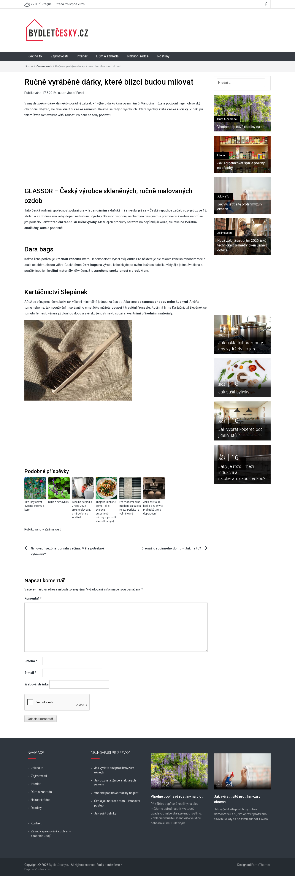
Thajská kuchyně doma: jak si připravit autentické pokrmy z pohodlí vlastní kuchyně (106, 511)
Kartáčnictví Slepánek (187, 307)
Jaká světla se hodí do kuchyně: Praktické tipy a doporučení (153, 507)
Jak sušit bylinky (239, 392)
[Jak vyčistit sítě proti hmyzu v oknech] (242, 771)
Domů (29, 66)
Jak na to (35, 56)
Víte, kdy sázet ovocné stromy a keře (34, 505)
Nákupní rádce (138, 56)
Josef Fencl (75, 93)
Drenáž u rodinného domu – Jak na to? (171, 548)
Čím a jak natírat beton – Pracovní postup (117, 803)
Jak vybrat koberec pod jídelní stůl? (240, 432)
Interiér (82, 56)
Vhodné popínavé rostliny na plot (241, 127)
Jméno (30, 661)
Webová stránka (36, 684)
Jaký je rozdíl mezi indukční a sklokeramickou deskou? (242, 472)
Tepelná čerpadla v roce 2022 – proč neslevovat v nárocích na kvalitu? (82, 509)
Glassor (109, 216)
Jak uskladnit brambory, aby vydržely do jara (241, 345)
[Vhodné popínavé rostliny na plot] (179, 771)
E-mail (30, 673)
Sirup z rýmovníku (58, 502)
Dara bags (90, 265)
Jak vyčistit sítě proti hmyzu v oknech (239, 206)
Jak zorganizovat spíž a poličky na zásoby (241, 165)
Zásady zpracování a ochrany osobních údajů (51, 834)
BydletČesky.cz (59, 865)
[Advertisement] (189, 25)
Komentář (32, 598)
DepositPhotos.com (37, 869)
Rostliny (163, 56)
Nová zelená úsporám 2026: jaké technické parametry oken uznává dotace (242, 245)
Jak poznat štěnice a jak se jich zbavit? (115, 783)
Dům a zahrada (107, 56)
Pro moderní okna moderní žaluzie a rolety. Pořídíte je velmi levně (130, 507)
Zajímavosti (59, 56)
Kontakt (36, 823)
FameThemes (261, 865)
